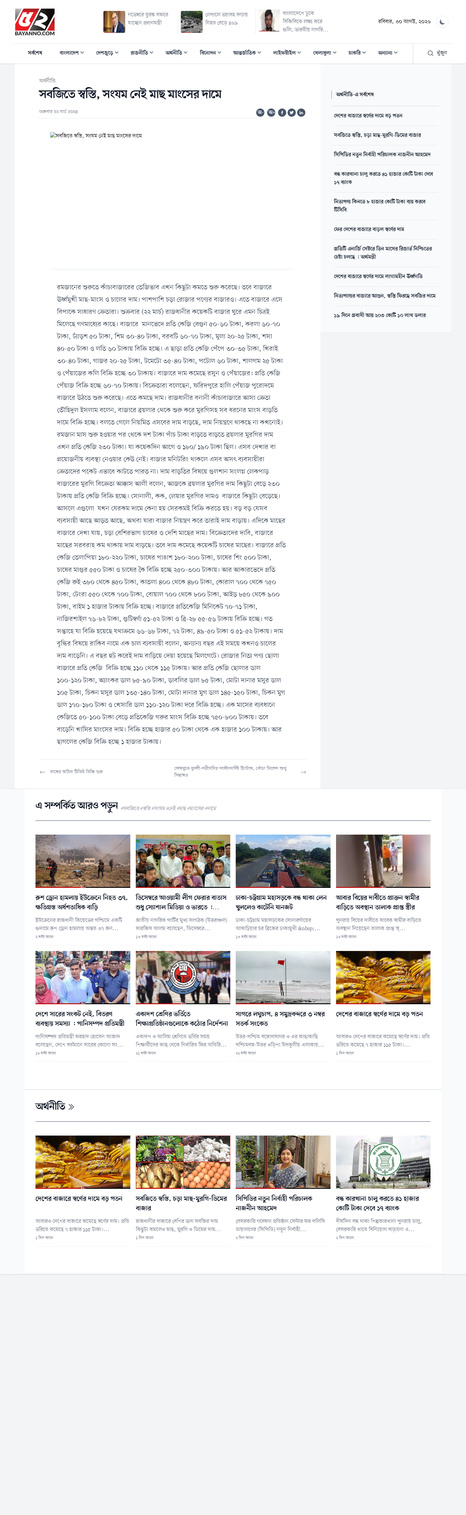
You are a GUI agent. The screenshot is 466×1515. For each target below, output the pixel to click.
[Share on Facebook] (282, 113)
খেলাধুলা (327, 53)
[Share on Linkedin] (301, 113)
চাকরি (359, 53)
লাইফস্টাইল (289, 53)
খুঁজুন (442, 53)
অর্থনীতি (178, 53)
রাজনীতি (144, 53)
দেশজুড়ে (109, 53)
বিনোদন (212, 53)
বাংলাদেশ (74, 53)
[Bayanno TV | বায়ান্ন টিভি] (35, 21)
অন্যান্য (390, 53)
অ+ (271, 112)
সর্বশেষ (35, 53)
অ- (261, 112)
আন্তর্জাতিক (249, 53)
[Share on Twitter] (292, 113)
